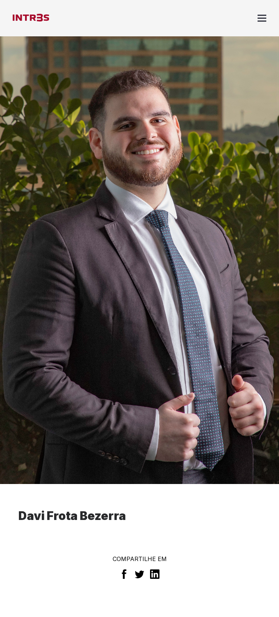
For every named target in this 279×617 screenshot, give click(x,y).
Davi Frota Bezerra (72, 516)
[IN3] (31, 18)
